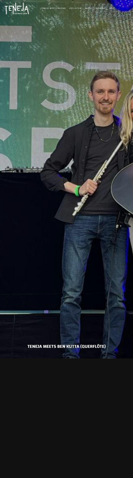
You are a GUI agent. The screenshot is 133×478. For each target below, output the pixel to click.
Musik (88, 8)
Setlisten (75, 8)
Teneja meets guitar (53, 8)
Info (111, 8)
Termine (100, 8)
